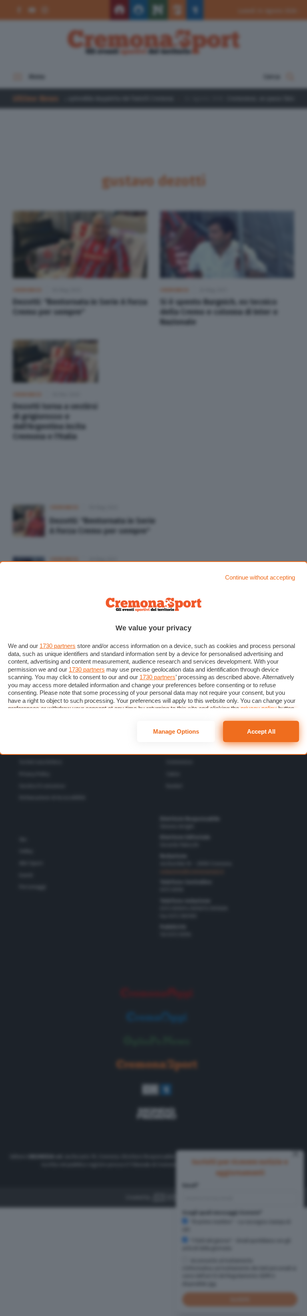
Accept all (261, 731)
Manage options (176, 731)
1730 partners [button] (58, 645)
